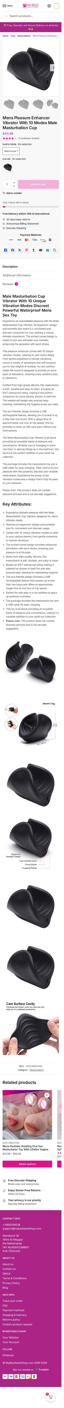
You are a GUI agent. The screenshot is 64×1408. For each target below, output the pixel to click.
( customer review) (28, 138)
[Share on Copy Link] (55, 250)
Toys (13, 36)
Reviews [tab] (10, 284)
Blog (5, 1287)
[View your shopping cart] (56, 6)
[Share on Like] (6, 250)
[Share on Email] (41, 250)
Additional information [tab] (17, 275)
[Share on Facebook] (13, 250)
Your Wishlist (11, 1337)
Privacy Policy (11, 1283)
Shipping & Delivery (14, 1315)
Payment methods (13, 1310)
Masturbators (24, 36)
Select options (27, 1163)
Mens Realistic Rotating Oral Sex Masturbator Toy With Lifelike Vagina (25, 1148)
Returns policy (11, 1319)
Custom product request (17, 1324)
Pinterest (8, 1355)
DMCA (6, 1273)
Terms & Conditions (14, 1278)
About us (8, 1264)
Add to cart (38, 184)
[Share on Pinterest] (27, 250)
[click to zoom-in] (31, 67)
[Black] (8, 167)
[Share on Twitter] (20, 250)
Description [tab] (10, 266)
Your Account (11, 1342)
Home (5, 36)
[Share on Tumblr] (34, 250)
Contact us (9, 1268)
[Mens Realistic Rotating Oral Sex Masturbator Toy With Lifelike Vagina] (27, 1115)
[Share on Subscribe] (48, 250)
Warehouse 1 (11, 151)
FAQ (5, 1305)
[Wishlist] (46, 1095)
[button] (14, 182)
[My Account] (49, 6)
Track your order (13, 1300)
